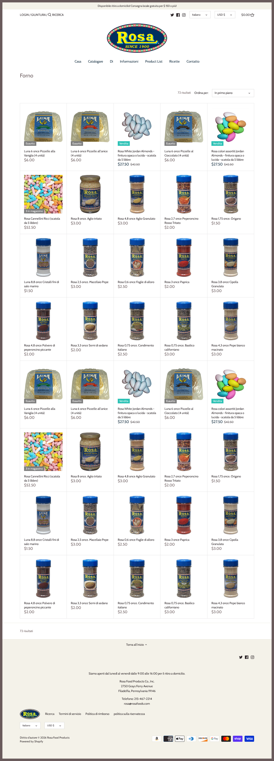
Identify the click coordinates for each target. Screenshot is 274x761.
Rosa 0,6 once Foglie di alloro (136, 282)
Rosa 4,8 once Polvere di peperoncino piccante (39, 347)
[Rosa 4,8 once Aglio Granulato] (137, 194)
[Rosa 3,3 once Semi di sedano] (90, 320)
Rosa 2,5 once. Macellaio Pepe (90, 282)
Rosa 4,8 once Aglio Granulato (136, 218)
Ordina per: (201, 93)
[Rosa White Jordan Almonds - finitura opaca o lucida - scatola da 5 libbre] (137, 126)
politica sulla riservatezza (129, 714)
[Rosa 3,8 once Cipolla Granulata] (230, 257)
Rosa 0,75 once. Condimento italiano (136, 347)
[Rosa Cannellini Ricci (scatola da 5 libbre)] (43, 194)
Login (24, 15)
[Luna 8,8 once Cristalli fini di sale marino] (43, 257)
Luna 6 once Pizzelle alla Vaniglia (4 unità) (39, 153)
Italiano (196, 14)
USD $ (221, 14)
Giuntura (38, 15)
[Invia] (49, 15)
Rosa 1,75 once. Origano (226, 218)
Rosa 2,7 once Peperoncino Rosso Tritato (181, 221)
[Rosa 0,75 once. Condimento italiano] (137, 320)
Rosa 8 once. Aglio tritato (86, 218)
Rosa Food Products (58, 737)
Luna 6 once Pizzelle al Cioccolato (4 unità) (178, 153)
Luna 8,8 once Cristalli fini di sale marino (41, 284)
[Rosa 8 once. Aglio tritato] (90, 194)
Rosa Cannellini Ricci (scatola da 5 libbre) (42, 221)
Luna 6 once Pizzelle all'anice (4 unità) (89, 153)
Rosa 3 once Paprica (176, 282)
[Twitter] (172, 14)
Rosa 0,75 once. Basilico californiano (179, 347)
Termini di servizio (70, 714)
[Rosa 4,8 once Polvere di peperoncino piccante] (43, 320)
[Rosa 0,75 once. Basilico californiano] (183, 320)
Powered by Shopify (31, 741)
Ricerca (49, 714)
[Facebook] (178, 14)
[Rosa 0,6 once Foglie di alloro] (137, 257)
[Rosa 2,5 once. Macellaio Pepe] (90, 257)
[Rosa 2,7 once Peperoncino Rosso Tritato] (183, 194)
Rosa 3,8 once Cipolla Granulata (224, 284)
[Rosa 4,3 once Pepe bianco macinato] (230, 320)
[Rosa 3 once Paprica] (183, 257)
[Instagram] (184, 14)
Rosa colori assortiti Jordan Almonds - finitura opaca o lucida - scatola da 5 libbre (227, 155)
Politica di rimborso (97, 714)
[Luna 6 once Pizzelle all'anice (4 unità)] (90, 126)
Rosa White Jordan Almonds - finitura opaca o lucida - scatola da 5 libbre (137, 155)
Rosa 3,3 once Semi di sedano (89, 345)
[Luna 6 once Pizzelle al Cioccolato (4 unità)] (183, 126)
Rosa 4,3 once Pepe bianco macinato (228, 347)
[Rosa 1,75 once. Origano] (230, 194)
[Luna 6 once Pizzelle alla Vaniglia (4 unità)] (43, 126)
